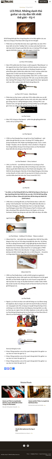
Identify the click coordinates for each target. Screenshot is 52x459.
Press (28, 453)
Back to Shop (43, 1)
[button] (50, 1)
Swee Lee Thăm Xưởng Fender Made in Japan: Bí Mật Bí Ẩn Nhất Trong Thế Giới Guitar (12, 402)
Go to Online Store (48, 454)
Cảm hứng (22, 7)
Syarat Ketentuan (43, 453)
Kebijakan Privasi (34, 453)
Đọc (19, 407)
